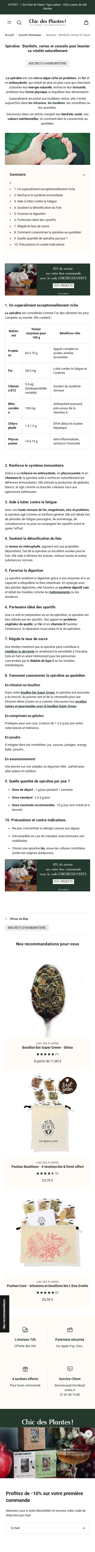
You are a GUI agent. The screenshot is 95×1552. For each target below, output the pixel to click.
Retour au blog (19, 918)
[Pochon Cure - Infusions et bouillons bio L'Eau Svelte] (47, 1233)
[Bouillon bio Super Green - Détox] (47, 994)
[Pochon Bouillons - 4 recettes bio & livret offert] (47, 1113)
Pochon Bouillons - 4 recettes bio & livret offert (47, 1167)
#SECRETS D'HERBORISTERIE (27, 927)
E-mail (15, 1528)
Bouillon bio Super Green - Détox (47, 1047)
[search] (19, 22)
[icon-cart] (84, 22)
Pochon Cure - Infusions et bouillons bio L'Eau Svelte (47, 1286)
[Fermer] (88, 1433)
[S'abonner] (83, 1528)
